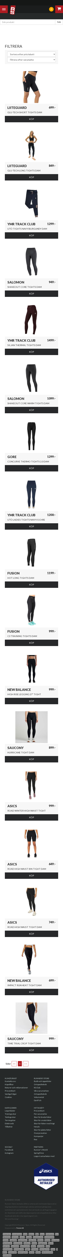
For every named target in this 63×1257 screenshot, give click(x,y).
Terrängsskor (19, 1249)
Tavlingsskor (7, 1249)
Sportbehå (15, 1246)
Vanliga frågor (11, 1094)
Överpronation (40, 1133)
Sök (59, 22)
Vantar (31, 1252)
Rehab (34, 1243)
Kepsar (29, 1237)
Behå (25, 1234)
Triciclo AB (20, 1228)
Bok (37, 1234)
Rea (35, 1139)
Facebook (9, 1150)
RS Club (37, 1087)
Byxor (42, 1234)
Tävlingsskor (10, 1117)
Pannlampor (7, 1243)
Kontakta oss (10, 1081)
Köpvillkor (9, 1084)
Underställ (12, 1252)
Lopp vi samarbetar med (44, 1156)
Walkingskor (23, 1252)
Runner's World (41, 1150)
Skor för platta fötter (42, 1130)
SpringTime (39, 1153)
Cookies (8, 1097)
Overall (47, 1240)
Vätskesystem (47, 1252)
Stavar (33, 1246)
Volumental (39, 1097)
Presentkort (10, 1091)
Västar (38, 1252)
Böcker (31, 1234)
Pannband (55, 1240)
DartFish (37, 1100)
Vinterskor (7, 1255)
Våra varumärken (41, 1091)
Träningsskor (10, 1114)
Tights (27, 1249)
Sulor (48, 1246)
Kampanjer (38, 1136)
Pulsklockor (18, 1243)
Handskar (6, 1237)
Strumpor (40, 1246)
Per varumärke (40, 1114)
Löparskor (32, 1240)
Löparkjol (13, 1240)
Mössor (40, 1240)
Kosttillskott (49, 1237)
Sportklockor (25, 1246)
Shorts (50, 1243)
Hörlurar (15, 1237)
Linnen (5, 1240)
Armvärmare (17, 1234)
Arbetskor (7, 1234)
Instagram (9, 1153)
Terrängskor (10, 1120)
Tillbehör (9, 1126)
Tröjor (53, 1249)
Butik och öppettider (42, 1081)
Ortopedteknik (40, 1084)
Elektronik (9, 1123)
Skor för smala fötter (43, 1120)
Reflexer (27, 1243)
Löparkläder (10, 1111)
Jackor (22, 1237)
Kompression (38, 1237)
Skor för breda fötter (42, 1117)
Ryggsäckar (42, 1243)
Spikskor (6, 1246)
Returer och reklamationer (16, 1087)
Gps (56, 1234)
